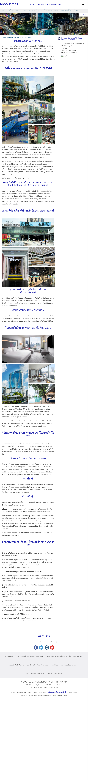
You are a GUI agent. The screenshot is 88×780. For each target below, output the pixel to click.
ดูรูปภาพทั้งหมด (79, 31)
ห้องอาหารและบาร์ (40, 10)
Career (36, 692)
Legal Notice (42, 692)
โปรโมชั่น (11, 10)
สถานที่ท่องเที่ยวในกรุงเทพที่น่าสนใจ (56, 656)
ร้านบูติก (76, 10)
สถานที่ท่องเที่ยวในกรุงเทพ (69, 665)
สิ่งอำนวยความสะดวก (28, 10)
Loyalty (49, 673)
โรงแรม (3, 10)
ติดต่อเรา (30, 692)
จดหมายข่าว (58, 673)
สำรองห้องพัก (83, 15)
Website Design (72, 692)
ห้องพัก (17, 10)
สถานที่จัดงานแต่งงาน (53, 10)
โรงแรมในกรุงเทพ (9, 656)
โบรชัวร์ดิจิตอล (54, 665)
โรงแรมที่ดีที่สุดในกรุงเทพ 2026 (34, 673)
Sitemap (23, 692)
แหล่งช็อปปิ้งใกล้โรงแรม (16, 665)
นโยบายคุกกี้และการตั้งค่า (57, 692)
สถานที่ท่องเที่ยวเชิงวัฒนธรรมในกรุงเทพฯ (30, 656)
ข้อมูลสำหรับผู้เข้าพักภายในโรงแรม (37, 665)
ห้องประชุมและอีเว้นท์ (66, 10)
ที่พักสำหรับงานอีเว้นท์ (75, 656)
